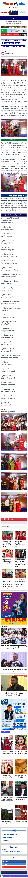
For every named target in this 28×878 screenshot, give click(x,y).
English (14, 18)
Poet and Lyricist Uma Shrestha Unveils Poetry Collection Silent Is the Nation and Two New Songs (8, 584)
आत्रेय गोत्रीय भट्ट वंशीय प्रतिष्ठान (10, 23)
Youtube (6, 867)
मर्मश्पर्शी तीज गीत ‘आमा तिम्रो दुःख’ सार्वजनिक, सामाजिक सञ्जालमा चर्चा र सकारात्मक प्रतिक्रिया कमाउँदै (20, 563)
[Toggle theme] (2, 876)
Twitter (6, 864)
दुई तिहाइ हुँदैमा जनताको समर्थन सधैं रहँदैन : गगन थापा (14, 670)
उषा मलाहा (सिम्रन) (9, 21)
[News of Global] (14, 4)
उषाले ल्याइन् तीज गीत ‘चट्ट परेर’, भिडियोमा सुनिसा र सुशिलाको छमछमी (7, 544)
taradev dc (20, 21)
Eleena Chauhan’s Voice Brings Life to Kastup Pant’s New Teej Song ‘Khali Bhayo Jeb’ (20, 583)
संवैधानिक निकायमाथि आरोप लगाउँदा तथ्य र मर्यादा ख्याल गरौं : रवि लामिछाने (14, 694)
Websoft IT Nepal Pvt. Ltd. (17, 876)
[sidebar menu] (1, 18)
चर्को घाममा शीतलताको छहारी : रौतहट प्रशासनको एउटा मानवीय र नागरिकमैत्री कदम (7, 799)
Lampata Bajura (19, 23)
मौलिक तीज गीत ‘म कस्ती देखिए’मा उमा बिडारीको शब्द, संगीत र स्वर (20, 544)
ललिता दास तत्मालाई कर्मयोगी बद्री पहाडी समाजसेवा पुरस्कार (21, 752)
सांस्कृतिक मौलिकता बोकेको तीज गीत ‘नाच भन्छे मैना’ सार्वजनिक (7, 561)
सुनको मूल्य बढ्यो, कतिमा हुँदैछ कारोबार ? (20, 776)
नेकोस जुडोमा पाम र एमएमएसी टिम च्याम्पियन (7, 776)
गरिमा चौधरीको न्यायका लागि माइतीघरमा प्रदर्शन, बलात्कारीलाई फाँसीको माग (14, 647)
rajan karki (15, 21)
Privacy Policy (14, 872)
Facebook (6, 861)
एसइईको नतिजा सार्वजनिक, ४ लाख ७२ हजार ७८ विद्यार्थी (7, 822)
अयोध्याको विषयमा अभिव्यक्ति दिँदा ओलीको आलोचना (21, 798)
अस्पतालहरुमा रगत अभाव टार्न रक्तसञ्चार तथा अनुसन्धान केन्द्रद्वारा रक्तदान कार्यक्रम (7, 753)
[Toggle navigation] (26, 18)
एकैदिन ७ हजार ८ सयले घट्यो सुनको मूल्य (21, 822)
